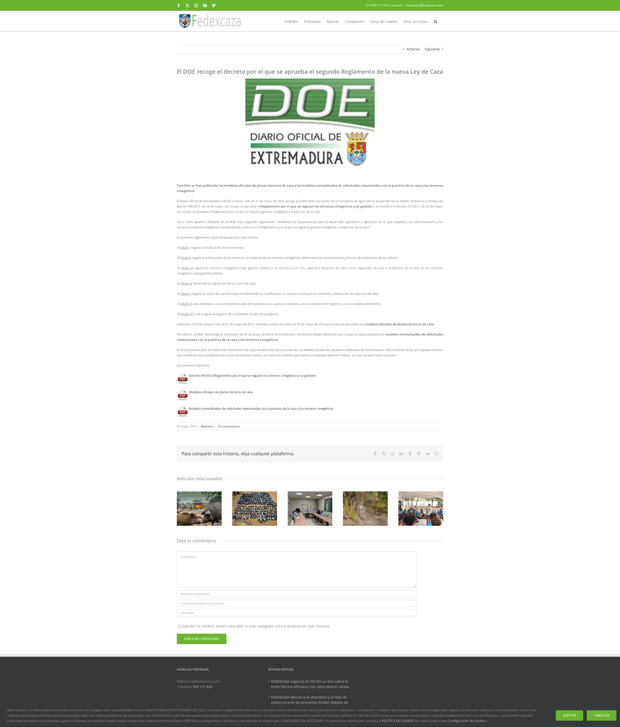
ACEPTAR (569, 715)
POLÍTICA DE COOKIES (398, 721)
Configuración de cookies (467, 721)
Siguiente (432, 49)
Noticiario (207, 426)
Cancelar (601, 715)
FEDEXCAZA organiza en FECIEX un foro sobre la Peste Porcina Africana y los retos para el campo (310, 684)
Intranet (396, 5)
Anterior (413, 49)
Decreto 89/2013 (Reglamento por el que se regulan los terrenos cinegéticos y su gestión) (252, 375)
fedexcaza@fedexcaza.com (424, 5)
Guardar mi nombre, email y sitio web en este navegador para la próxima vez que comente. (256, 626)
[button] (435, 21)
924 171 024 (202, 686)
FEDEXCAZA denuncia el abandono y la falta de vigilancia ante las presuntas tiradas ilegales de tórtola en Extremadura (309, 702)
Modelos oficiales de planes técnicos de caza (220, 392)
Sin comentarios (229, 426)
